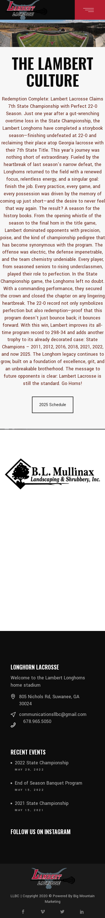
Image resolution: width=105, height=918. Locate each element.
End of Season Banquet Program (48, 783)
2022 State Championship (42, 763)
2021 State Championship (42, 803)
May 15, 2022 (30, 790)
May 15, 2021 (30, 810)
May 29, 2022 (30, 770)
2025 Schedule (52, 405)
